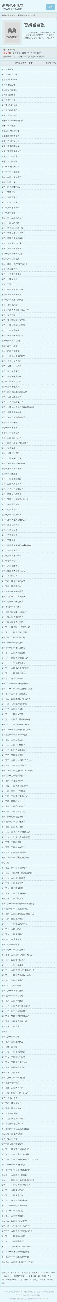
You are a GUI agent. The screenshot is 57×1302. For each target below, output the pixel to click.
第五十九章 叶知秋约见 (11, 366)
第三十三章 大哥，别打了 (12, 233)
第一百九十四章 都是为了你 (13, 1067)
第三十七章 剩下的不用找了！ (14, 254)
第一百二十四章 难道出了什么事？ (16, 699)
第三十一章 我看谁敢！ (11, 223)
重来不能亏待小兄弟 (37, 1276)
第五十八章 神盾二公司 (11, 361)
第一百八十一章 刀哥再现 (12, 996)
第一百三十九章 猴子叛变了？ (14, 776)
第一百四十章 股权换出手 (12, 781)
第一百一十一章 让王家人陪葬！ (15, 632)
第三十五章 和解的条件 (11, 243)
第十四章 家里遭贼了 (10, 136)
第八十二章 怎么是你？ (11, 484)
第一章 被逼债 (8, 69)
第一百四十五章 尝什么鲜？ (13, 806)
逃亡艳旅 (24, 1279)
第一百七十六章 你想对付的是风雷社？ (18, 970)
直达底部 (37, 53)
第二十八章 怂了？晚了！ (12, 207)
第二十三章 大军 (8, 182)
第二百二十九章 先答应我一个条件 (16, 1246)
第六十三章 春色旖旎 (10, 387)
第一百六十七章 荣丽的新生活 (14, 924)
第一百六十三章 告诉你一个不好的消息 (18, 904)
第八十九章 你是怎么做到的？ (14, 520)
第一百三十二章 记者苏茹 (12, 740)
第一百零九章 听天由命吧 (12, 622)
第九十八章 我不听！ (10, 566)
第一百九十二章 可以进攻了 (13, 1057)
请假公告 (5, 863)
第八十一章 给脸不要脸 (11, 479)
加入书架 (7, 53)
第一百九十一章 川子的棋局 (13, 1052)
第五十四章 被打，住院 (11, 341)
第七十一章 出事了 (9, 428)
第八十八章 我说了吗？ (11, 515)
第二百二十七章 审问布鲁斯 (13, 1236)
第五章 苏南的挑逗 (9, 90)
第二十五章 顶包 (8, 192)
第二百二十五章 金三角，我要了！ (16, 1226)
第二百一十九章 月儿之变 (12, 1195)
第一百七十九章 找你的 (11, 985)
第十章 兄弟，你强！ (10, 115)
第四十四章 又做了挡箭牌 (12, 289)
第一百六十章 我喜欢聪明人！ (14, 888)
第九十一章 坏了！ (9, 530)
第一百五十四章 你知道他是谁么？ (16, 852)
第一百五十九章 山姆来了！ (13, 883)
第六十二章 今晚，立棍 (11, 381)
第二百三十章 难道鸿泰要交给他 (15, 1252)
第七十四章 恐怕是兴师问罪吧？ (15, 443)
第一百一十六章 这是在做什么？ (15, 658)
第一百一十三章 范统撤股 (12, 642)
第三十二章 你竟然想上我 (12, 228)
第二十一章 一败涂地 (10, 172)
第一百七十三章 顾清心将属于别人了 (17, 955)
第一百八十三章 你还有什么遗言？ (16, 1006)
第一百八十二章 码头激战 (12, 1001)
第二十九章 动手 (8, 213)
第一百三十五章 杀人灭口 (12, 755)
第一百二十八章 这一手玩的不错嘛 (16, 719)
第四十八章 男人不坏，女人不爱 (15, 310)
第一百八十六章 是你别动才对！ (15, 1021)
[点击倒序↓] (51, 63)
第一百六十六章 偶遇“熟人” (13, 919)
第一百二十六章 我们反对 (12, 709)
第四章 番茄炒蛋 (8, 85)
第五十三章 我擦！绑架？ (12, 335)
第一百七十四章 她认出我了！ (14, 960)
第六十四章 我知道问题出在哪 (14, 392)
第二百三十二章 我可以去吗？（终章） (18, 1262)
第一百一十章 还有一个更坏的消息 (16, 627)
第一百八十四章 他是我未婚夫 (14, 1011)
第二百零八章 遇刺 (9, 1139)
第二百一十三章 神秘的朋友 (13, 1165)
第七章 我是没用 (8, 100)
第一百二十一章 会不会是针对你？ (16, 683)
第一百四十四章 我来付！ (12, 801)
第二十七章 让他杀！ (10, 202)
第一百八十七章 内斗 (10, 1026)
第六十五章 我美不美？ (11, 397)
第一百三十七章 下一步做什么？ (15, 765)
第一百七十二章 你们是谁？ (13, 950)
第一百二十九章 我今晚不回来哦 (15, 724)
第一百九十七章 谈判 (10, 1083)
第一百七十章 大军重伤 (11, 939)
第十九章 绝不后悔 (9, 161)
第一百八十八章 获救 (10, 1037)
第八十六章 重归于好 (10, 504)
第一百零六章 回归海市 (11, 607)
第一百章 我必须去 (9, 576)
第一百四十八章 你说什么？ (13, 822)
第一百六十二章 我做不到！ (13, 898)
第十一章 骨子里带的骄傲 (12, 120)
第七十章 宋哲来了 (9, 422)
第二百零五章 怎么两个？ (12, 1124)
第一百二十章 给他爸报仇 (12, 678)
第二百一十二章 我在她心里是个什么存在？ (20, 1159)
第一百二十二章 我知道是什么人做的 (17, 689)
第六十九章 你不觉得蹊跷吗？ (14, 417)
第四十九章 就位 (8, 315)
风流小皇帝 (15, 1272)
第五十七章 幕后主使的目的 (13, 356)
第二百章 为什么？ (9, 1098)
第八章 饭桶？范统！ (10, 105)
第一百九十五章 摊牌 (10, 1072)
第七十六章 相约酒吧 (10, 453)
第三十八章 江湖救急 (10, 259)
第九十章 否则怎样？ (10, 525)
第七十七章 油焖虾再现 (11, 458)
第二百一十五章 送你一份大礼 (14, 1175)
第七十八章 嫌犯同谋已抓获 (13, 463)
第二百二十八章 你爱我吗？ (13, 1241)
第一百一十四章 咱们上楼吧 (13, 648)
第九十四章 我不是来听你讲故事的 (16, 545)
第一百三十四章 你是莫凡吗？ (14, 750)
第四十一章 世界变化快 (11, 274)
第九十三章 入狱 (8, 540)
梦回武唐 (45, 1272)
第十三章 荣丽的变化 (10, 131)
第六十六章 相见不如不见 (12, 402)
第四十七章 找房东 (9, 305)
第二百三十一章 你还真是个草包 (15, 1257)
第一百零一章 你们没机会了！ (14, 581)
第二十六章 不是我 (9, 197)
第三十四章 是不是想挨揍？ (13, 238)
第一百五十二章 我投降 (11, 842)
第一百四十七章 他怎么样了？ (14, 817)
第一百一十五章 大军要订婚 (13, 653)
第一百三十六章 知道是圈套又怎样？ (17, 760)
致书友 (4, 1031)
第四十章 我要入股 (9, 269)
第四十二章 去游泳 (9, 279)
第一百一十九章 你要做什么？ (14, 673)
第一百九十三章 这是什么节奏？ (15, 1062)
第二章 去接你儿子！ (10, 74)
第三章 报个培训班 (9, 80)
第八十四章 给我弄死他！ (12, 494)
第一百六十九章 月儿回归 (12, 934)
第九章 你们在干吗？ (10, 110)
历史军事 (19, 15)
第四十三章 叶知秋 (9, 284)
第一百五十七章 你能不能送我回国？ (17, 873)
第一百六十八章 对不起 (11, 929)
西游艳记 (26, 1272)
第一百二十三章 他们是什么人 (14, 694)
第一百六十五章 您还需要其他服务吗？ (18, 914)
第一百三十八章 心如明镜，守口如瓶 (17, 770)
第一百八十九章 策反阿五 (12, 1042)
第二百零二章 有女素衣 (11, 1108)
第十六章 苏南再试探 (10, 146)
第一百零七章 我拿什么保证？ (14, 612)
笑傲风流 (35, 1272)
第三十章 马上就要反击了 (12, 218)
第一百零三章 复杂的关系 (12, 591)
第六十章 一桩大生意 (10, 371)
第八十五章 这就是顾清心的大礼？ (16, 499)
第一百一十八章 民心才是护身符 (15, 668)
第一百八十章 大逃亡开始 (12, 991)
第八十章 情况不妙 (9, 474)
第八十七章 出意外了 (10, 509)
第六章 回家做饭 (8, 95)
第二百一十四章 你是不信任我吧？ (16, 1170)
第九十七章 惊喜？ (9, 561)
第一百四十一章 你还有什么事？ (15, 786)
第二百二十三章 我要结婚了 (13, 1216)
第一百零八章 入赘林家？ (12, 617)
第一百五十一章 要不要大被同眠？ (16, 837)
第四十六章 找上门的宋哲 (12, 300)
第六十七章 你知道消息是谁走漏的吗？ (18, 407)
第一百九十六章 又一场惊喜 (13, 1078)
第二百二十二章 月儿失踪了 (13, 1211)
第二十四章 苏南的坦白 (11, 187)
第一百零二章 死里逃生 (11, 586)
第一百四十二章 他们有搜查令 (14, 791)
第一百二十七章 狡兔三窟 (12, 714)
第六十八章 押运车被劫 (11, 412)
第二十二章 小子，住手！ (12, 177)
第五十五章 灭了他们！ (11, 346)
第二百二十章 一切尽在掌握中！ (15, 1200)
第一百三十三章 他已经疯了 (13, 745)
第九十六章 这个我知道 (11, 555)
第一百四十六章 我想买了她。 (14, 811)
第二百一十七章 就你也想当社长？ (16, 1185)
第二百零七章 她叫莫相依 (12, 1134)
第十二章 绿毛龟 (8, 126)
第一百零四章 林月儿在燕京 (13, 596)
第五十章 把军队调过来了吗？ (14, 320)
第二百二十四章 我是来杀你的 (14, 1221)
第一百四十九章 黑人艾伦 (12, 827)
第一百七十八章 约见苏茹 (12, 980)
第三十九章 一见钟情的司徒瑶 (14, 264)
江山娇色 (34, 1279)
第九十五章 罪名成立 (10, 550)
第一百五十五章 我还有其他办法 (15, 857)
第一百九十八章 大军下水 (12, 1088)
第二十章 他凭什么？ (10, 167)
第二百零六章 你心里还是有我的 (15, 1129)
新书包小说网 (7, 15)
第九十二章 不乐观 (9, 535)
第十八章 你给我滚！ (10, 156)
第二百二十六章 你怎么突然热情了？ (17, 1231)
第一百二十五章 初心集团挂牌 (14, 704)
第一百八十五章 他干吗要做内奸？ (16, 1016)
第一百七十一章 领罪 (10, 944)
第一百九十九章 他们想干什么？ (15, 1093)
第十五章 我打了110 (10, 141)
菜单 (50, 7)
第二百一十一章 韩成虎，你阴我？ (16, 1154)
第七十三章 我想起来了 (11, 438)
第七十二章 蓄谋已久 (10, 433)
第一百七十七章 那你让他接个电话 (16, 975)
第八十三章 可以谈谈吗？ (12, 489)
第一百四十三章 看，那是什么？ (15, 796)
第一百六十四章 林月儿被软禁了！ (16, 909)
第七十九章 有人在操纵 (11, 468)
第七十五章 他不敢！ (10, 448)
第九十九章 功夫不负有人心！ (14, 571)
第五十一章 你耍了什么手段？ (14, 325)
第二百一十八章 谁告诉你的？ (14, 1190)
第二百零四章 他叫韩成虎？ (13, 1118)
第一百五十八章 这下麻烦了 (13, 878)
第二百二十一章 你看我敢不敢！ (15, 1205)
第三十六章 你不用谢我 (11, 248)
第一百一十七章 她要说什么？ (14, 663)
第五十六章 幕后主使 (10, 351)
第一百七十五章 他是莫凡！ (13, 965)
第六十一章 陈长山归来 (11, 376)
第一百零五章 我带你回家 (12, 602)
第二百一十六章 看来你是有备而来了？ (18, 1180)
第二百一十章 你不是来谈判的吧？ (16, 1149)
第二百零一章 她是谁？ (11, 1103)
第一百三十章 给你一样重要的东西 (16, 729)
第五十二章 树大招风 (10, 330)
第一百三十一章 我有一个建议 (14, 735)
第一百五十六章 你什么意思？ (14, 868)
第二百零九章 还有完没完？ (13, 1144)
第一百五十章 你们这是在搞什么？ (16, 832)
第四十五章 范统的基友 (11, 294)
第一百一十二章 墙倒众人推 (13, 637)
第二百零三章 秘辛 (9, 1113)
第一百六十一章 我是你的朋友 (14, 893)
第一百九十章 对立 (9, 1047)
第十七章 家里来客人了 (11, 151)
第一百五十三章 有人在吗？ (13, 847)
